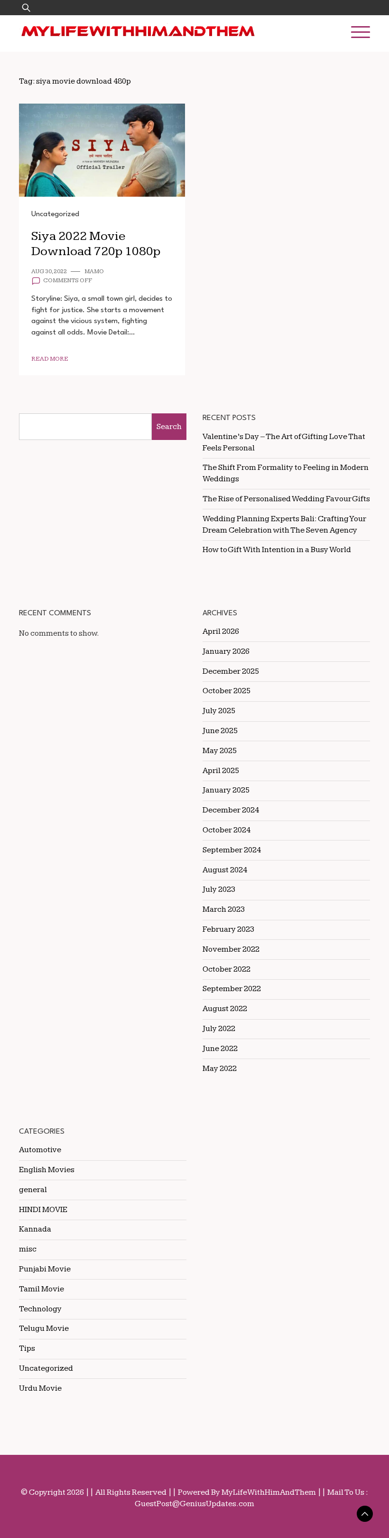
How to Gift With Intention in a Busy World (277, 549)
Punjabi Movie (45, 1269)
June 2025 (220, 731)
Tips (27, 1348)
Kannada (35, 1229)
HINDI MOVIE (43, 1209)
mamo (94, 271)
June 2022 (220, 1048)
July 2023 (219, 889)
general (33, 1189)
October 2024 (226, 830)
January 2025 (226, 790)
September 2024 (232, 850)
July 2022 (219, 1028)
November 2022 (231, 949)
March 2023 (224, 909)
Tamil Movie (41, 1289)
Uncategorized (55, 214)
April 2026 (221, 631)
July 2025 (219, 711)
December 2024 (231, 810)
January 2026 (226, 651)
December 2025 (231, 671)
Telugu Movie (44, 1328)
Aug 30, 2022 (49, 271)
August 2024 (225, 870)
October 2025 (226, 691)
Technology (40, 1309)
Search (169, 426)
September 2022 (232, 988)
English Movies (46, 1170)
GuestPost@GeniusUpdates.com (194, 1504)
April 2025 (221, 770)
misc (28, 1249)
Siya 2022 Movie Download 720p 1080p (95, 244)
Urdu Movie (40, 1388)
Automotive (40, 1150)
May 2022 (220, 1068)
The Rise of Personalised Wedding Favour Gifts (286, 499)
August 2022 (225, 1008)
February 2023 (228, 929)
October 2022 (226, 969)
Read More (49, 359)
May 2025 (220, 750)
